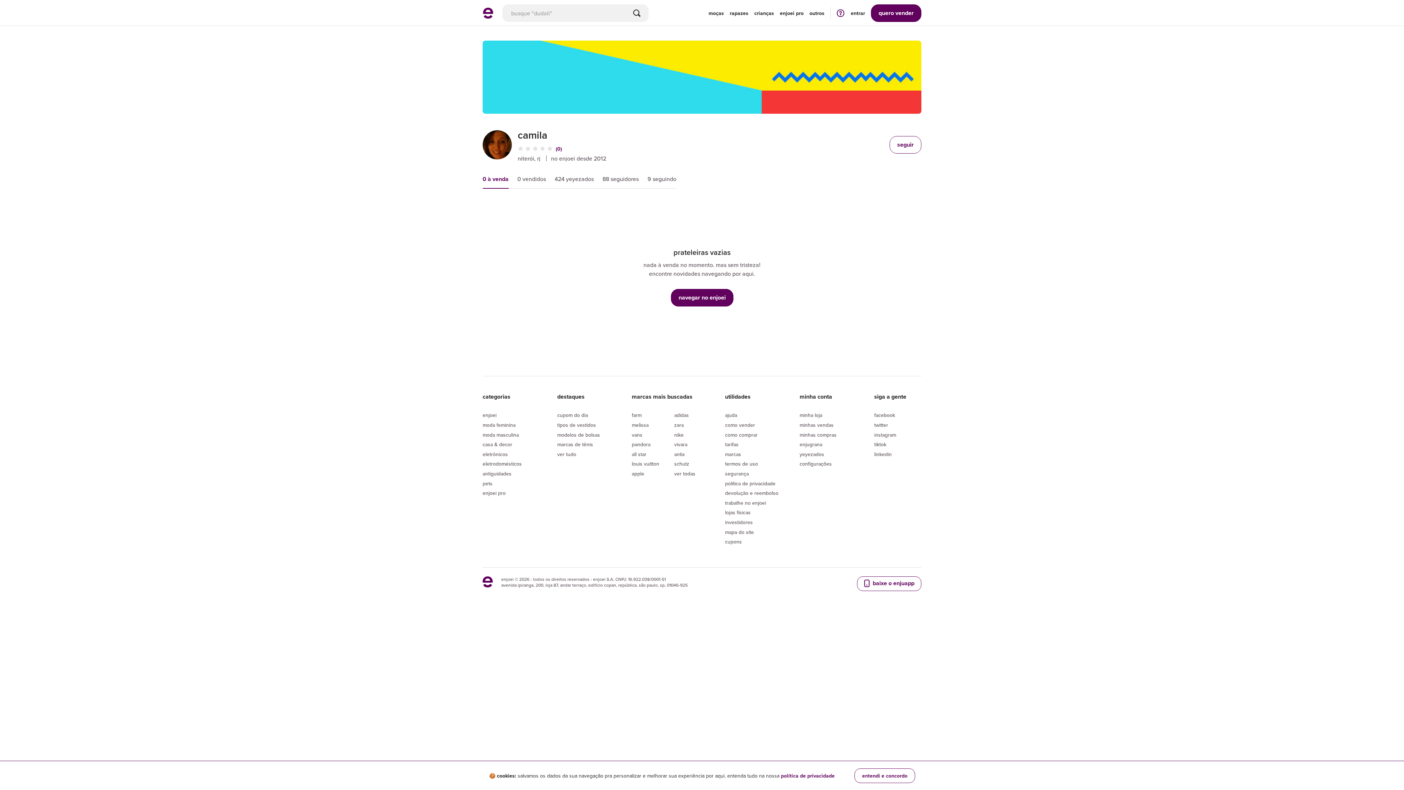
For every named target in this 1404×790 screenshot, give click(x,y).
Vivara (680, 444)
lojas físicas (738, 512)
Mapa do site (739, 532)
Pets (487, 483)
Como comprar (741, 435)
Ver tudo (566, 454)
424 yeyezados (574, 179)
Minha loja (811, 415)
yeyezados (812, 454)
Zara (679, 425)
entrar (858, 13)
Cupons (733, 541)
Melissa (640, 425)
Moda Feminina (499, 425)
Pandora (641, 444)
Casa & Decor (497, 444)
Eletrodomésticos (502, 463)
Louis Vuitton (645, 463)
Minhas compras (818, 435)
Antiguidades (497, 473)
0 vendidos (531, 179)
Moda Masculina (501, 435)
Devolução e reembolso (751, 493)
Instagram (885, 435)
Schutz (681, 463)
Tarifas (732, 444)
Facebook (884, 415)
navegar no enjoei (702, 297)
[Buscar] (637, 13)
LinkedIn (883, 454)
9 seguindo (662, 179)
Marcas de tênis (575, 444)
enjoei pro (792, 13)
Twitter (881, 425)
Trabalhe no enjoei (745, 503)
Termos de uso (741, 463)
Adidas (681, 415)
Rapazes (739, 13)
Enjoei (490, 415)
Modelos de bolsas (578, 435)
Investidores (739, 522)
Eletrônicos (495, 454)
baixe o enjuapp (892, 583)
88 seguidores (621, 179)
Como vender (740, 425)
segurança (737, 473)
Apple (638, 473)
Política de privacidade (750, 483)
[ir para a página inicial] (488, 16)
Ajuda (731, 415)
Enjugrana (811, 444)
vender (896, 13)
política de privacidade (808, 775)
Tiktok (880, 444)
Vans (637, 435)
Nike (679, 435)
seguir (905, 144)
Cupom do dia (572, 415)
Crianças (764, 13)
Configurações (816, 463)
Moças (716, 13)
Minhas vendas (817, 425)
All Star (639, 454)
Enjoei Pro (494, 493)
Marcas (733, 454)
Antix (679, 454)
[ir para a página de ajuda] (840, 13)
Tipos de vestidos (576, 425)
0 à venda (496, 179)
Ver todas (684, 473)
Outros (816, 13)
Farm (637, 415)
